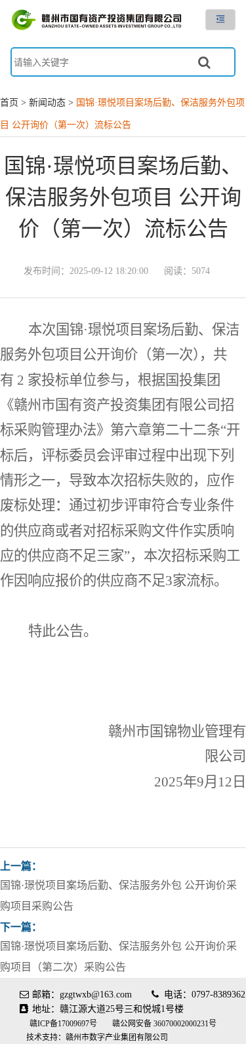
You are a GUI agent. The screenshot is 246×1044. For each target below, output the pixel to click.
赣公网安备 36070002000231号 (164, 1023)
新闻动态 (47, 102)
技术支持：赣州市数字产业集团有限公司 (97, 1037)
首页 (9, 102)
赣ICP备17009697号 (64, 1023)
